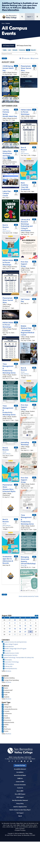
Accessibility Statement (20, 769)
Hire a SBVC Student (20, 794)
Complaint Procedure (20, 830)
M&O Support (20, 797)
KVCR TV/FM (28, 757)
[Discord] (31, 761)
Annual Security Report (20, 775)
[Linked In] (24, 761)
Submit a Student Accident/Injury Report (20, 810)
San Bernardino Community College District (24, 759)
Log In (29, 16)
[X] (12, 761)
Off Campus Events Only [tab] (24, 45)
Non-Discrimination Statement (20, 800)
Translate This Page (20, 765)
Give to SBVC (20, 791)
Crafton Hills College (18, 757)
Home (3, 23)
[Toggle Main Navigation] (37, 16)
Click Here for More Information (18, 8)
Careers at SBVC (20, 781)
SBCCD (10, 757)
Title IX (20, 816)
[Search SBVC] (22, 16)
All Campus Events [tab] (8, 45)
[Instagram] (15, 761)
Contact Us (20, 788)
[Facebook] (9, 761)
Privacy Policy (20, 803)
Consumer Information (20, 784)
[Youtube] (21, 761)
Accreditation (20, 772)
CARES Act (20, 778)
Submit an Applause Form (20, 806)
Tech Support (20, 813)
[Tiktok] (27, 761)
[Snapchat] (18, 761)
